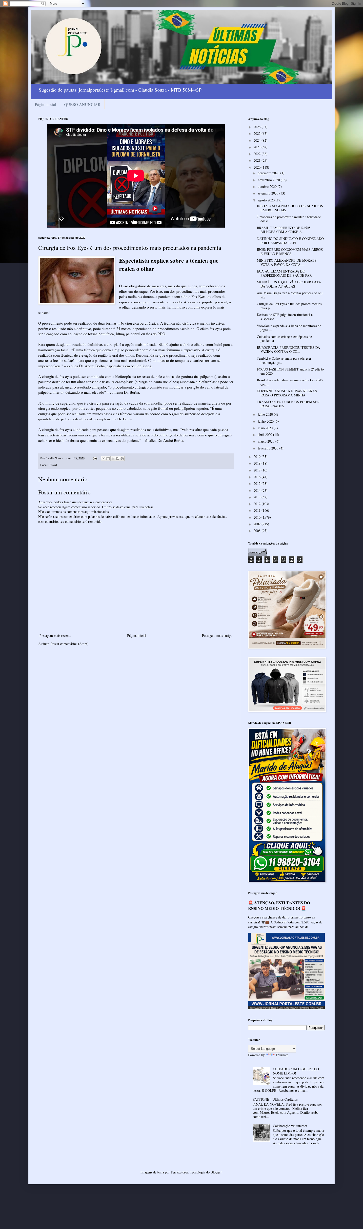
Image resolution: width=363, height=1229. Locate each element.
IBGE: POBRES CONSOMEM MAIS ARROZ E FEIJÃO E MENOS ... (290, 251)
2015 (258, 483)
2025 (258, 133)
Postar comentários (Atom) (69, 643)
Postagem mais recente (55, 635)
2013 (258, 497)
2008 (258, 530)
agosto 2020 (267, 200)
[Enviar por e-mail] (103, 458)
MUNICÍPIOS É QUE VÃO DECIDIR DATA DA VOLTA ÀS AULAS (289, 284)
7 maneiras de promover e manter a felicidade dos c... (289, 219)
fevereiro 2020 (268, 448)
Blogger (216, 1172)
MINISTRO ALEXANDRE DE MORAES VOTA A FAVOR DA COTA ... (287, 262)
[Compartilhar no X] (112, 458)
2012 (258, 503)
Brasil (53, 465)
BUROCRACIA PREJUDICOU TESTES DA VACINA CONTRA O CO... (288, 349)
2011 (258, 510)
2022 (258, 153)
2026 (258, 126)
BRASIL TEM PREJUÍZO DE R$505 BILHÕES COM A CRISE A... (283, 229)
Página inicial (45, 104)
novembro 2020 (269, 179)
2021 (258, 160)
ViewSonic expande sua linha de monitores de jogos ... (289, 327)
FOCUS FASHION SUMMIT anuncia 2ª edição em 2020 (290, 371)
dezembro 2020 (269, 173)
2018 (258, 463)
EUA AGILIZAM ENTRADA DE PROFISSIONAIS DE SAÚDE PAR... (286, 273)
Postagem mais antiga (217, 635)
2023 (258, 147)
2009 (258, 524)
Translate (282, 1055)
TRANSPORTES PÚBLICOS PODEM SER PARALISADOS (288, 403)
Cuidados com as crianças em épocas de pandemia (284, 338)
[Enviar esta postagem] (94, 458)
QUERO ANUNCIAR (82, 104)
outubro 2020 (268, 186)
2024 (258, 140)
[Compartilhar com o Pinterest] (122, 458)
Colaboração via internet (290, 1125)
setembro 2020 (268, 193)
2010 (258, 517)
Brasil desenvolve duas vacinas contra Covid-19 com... (290, 382)
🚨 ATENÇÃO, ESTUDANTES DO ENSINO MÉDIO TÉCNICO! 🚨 (279, 905)
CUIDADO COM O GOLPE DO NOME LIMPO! (296, 1071)
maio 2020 (266, 428)
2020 (258, 167)
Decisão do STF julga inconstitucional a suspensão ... (285, 316)
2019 (258, 456)
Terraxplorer (179, 1172)
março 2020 (266, 441)
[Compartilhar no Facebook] (117, 458)
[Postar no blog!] (108, 458)
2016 (258, 476)
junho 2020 (266, 421)
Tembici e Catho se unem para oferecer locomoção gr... (284, 360)
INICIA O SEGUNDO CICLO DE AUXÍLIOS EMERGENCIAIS (290, 207)
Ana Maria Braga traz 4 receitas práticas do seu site (290, 295)
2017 (258, 470)
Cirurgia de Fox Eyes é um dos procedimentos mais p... (289, 305)
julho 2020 (266, 414)
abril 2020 (265, 434)
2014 (258, 490)
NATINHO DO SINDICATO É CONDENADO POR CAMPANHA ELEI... (290, 240)
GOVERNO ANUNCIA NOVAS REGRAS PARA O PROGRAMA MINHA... (287, 393)
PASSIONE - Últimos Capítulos (275, 1099)
